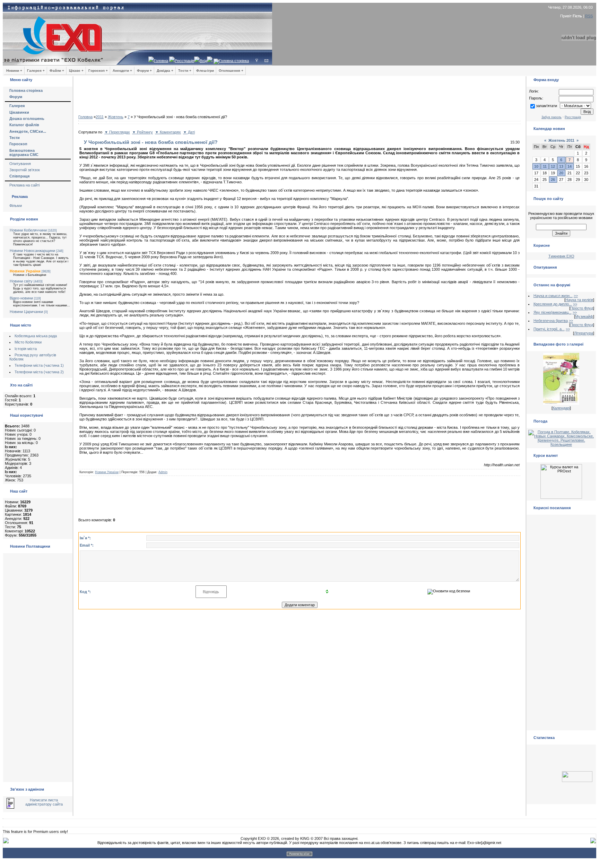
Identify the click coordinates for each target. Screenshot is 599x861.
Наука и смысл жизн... (553, 296)
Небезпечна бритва (550, 321)
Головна (161, 61)
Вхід (203, 61)
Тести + (184, 70)
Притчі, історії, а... (549, 329)
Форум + (144, 70)
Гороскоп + (98, 70)
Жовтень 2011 (561, 140)
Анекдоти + (122, 70)
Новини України (25, 271)
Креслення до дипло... (552, 304)
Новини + (14, 70)
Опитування (20, 164)
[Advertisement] (299, 97)
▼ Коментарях (168, 132)
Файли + (57, 70)
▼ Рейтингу (142, 132)
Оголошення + (231, 70)
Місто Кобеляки (28, 342)
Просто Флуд (581, 308)
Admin (162, 472)
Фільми (15, 205)
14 (569, 166)
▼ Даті (189, 132)
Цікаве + (76, 70)
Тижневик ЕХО (561, 256)
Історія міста (26, 349)
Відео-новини (21, 298)
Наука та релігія (579, 300)
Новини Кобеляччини (28, 230)
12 (553, 166)
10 (536, 166)
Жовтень (115, 117)
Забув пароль (551, 117)
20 (561, 173)
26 (553, 179)
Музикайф (584, 316)
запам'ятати (546, 106)
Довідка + (165, 70)
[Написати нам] (266, 61)
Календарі (561, 408)
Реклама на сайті (24, 185)
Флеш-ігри (205, 70)
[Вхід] (256, 61)
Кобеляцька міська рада (36, 336)
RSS (589, 16)
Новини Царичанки (26, 312)
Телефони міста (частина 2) (39, 372)
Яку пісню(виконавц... (552, 312)
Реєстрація (184, 61)
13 (561, 166)
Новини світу (21, 281)
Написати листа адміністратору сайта (44, 802)
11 (545, 166)
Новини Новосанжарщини (32, 251)
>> (576, 296)
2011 (100, 117)
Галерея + (36, 70)
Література (583, 333)
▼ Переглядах (117, 132)
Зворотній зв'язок (24, 170)
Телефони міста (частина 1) (39, 365)
